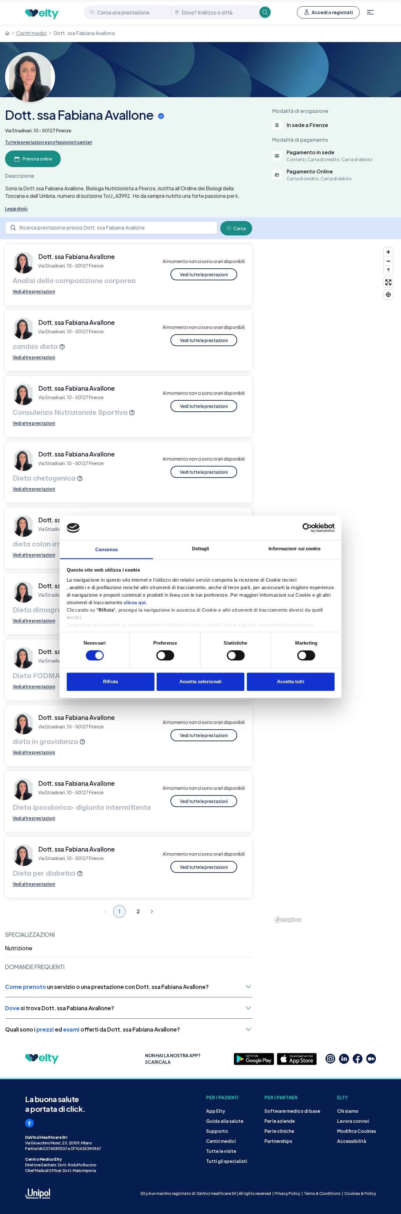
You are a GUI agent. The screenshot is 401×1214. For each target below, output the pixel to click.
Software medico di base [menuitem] (292, 1111)
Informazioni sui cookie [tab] (294, 548)
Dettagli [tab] (200, 548)
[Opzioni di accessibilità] (29, 1123)
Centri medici (31, 33)
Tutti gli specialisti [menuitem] (226, 1161)
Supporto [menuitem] (217, 1131)
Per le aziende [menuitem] (279, 1121)
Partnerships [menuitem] (278, 1141)
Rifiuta (110, 681)
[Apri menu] (370, 12)
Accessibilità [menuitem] (351, 1141)
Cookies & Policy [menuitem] (360, 1193)
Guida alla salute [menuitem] (224, 1121)
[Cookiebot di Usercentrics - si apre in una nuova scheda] (307, 528)
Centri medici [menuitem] (221, 1141)
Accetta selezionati (200, 681)
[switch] (165, 656)
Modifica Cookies (356, 1131)
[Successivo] (151, 911)
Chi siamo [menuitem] (347, 1111)
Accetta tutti (290, 681)
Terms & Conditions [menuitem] (322, 1193)
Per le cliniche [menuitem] (279, 1131)
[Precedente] (105, 911)
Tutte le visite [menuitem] (221, 1151)
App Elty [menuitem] (215, 1111)
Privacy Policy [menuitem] (287, 1193)
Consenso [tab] (106, 549)
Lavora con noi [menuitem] (353, 1121)
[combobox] (128, 12)
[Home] (7, 33)
